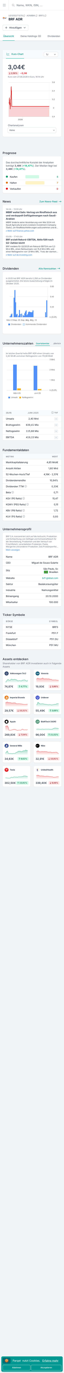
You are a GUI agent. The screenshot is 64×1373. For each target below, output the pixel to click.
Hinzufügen (15, 27)
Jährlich (57, 343)
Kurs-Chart (17, 54)
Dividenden (54, 36)
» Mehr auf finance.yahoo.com (20, 231)
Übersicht (8, 36)
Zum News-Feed (48, 201)
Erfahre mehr (50, 1360)
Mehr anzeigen (13, 550)
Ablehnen (16, 1367)
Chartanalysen (16, 125)
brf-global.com (50, 578)
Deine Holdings (31, 36)
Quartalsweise (42, 343)
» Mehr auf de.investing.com (19, 255)
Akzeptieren (46, 1367)
